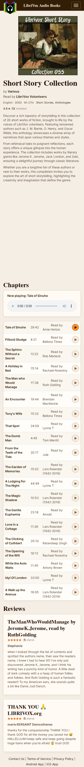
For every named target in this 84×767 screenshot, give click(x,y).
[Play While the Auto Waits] (75, 565)
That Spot (12, 426)
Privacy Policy (63, 759)
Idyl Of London (16, 577)
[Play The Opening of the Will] (75, 553)
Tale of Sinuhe (15, 327)
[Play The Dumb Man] (75, 438)
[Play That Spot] (75, 425)
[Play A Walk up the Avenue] (75, 592)
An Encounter (15, 399)
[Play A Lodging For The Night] (75, 483)
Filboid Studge (15, 339)
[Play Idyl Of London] (75, 577)
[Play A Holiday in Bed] (75, 368)
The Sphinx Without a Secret (13, 354)
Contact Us (16, 759)
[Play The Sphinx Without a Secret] (75, 354)
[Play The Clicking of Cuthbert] (75, 541)
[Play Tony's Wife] (75, 413)
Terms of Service (39, 759)
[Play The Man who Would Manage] (75, 382)
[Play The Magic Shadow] (75, 497)
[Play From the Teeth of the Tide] (75, 452)
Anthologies (63, 102)
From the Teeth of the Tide (13, 452)
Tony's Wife (13, 413)
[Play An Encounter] (75, 399)
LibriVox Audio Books (41, 5)
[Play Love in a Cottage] (75, 526)
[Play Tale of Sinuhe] (75, 327)
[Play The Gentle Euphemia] (75, 512)
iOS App (52, 764)
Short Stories (44, 102)
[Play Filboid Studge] (75, 339)
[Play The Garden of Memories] (75, 469)
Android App (35, 764)
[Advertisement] (42, 233)
